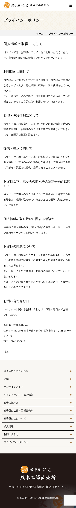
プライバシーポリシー (16, 442)
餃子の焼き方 (11, 402)
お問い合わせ (11, 434)
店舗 (6, 379)
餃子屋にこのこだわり (16, 371)
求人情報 (9, 426)
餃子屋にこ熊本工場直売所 (18, 410)
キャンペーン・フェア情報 (18, 394)
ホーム (39, 33)
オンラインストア (14, 387)
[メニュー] (70, 5)
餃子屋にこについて (15, 418)
